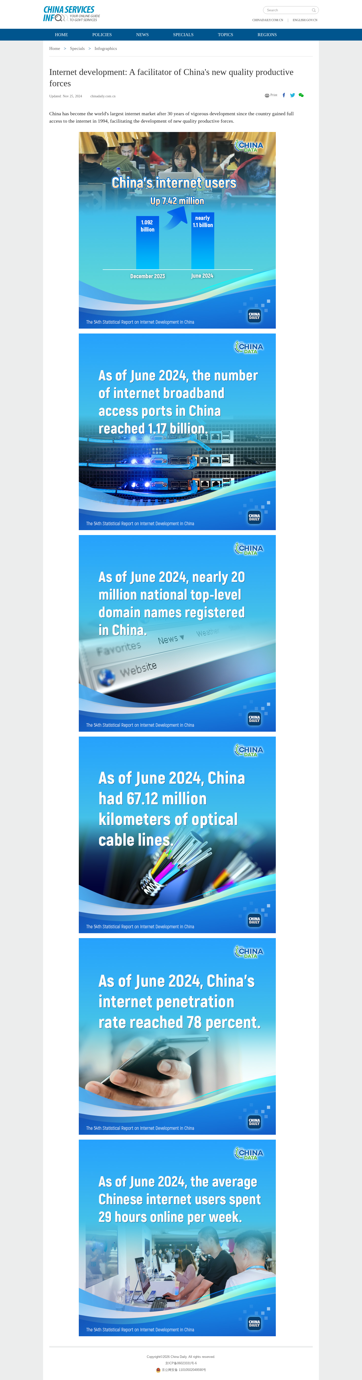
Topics (225, 34)
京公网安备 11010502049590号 (184, 1370)
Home (61, 34)
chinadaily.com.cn (267, 20)
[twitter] (292, 95)
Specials (183, 34)
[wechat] (301, 95)
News (142, 34)
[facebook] (283, 95)
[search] (314, 10)
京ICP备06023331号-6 (181, 1363)
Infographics (106, 48)
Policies (102, 34)
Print (273, 95)
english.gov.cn (305, 20)
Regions (267, 34)
